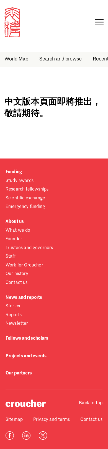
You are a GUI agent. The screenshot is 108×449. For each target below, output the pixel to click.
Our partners (19, 373)
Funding (14, 172)
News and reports (24, 297)
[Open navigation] (99, 22)
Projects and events (26, 356)
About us (15, 222)
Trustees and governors (29, 248)
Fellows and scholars (27, 338)
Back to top (90, 403)
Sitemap (14, 420)
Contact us (17, 283)
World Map (16, 59)
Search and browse (60, 59)
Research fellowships (27, 189)
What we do (18, 230)
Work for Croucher (24, 265)
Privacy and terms (51, 420)
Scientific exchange (25, 198)
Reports (14, 315)
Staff (11, 256)
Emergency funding (25, 207)
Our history (17, 274)
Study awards (20, 181)
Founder (14, 239)
